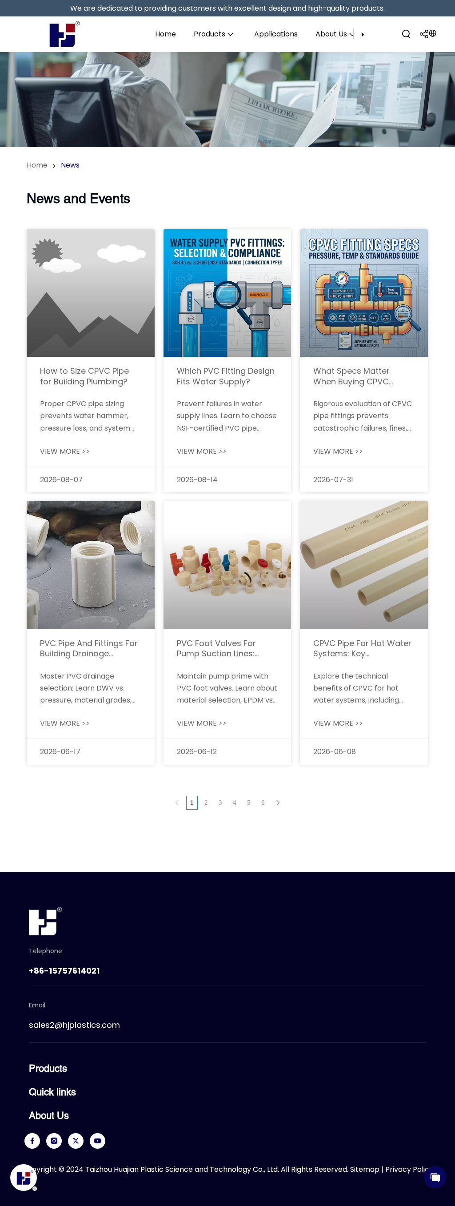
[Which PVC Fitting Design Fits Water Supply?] (227, 293)
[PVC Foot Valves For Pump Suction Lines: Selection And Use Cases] (227, 565)
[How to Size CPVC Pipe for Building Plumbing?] (91, 293)
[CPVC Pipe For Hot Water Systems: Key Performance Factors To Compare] (364, 565)
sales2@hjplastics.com (74, 1025)
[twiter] (76, 1141)
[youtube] (97, 1141)
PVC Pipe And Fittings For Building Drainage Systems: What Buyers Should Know (89, 648)
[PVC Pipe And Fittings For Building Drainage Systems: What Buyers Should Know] (91, 565)
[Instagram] (54, 1141)
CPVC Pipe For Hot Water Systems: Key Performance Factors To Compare (362, 648)
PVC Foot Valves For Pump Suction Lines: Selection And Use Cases (226, 648)
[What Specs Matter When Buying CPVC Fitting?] (364, 293)
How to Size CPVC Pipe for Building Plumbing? (84, 376)
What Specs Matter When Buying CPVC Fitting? (351, 376)
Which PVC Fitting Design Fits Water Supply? (226, 376)
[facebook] (32, 1141)
